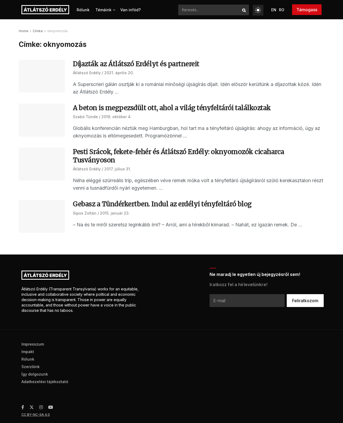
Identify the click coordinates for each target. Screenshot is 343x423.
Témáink (103, 10)
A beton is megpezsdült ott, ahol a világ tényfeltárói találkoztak (172, 108)
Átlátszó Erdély (87, 72)
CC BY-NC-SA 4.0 (35, 415)
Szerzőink (30, 366)
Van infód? (130, 10)
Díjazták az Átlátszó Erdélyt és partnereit (136, 64)
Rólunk (83, 10)
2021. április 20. (119, 72)
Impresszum (32, 344)
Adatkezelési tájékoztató (44, 381)
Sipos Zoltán (84, 213)
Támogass (306, 9)
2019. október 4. (116, 116)
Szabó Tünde (85, 116)
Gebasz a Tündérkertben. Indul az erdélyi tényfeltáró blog (162, 204)
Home (23, 31)
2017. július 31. (117, 169)
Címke (38, 31)
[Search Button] (244, 10)
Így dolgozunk (34, 374)
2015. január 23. (115, 213)
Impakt (27, 351)
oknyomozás (57, 31)
